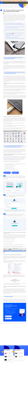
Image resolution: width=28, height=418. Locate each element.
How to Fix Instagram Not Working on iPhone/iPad (9, 353)
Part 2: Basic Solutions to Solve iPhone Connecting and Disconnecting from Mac (14, 24)
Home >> (2, 323)
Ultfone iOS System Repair (6, 158)
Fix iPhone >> (4, 323)
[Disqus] (14, 334)
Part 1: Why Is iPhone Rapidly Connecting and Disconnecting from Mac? (13, 23)
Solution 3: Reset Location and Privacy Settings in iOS (12, 37)
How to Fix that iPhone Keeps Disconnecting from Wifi (20, 353)
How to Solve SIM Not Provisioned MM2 (9, 356)
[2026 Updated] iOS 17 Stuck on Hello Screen (20, 356)
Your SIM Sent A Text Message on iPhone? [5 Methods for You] (9, 360)
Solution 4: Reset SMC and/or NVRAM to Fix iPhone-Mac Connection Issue (15, 38)
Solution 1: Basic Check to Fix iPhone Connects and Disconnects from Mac (15, 26)
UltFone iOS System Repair (8, 304)
